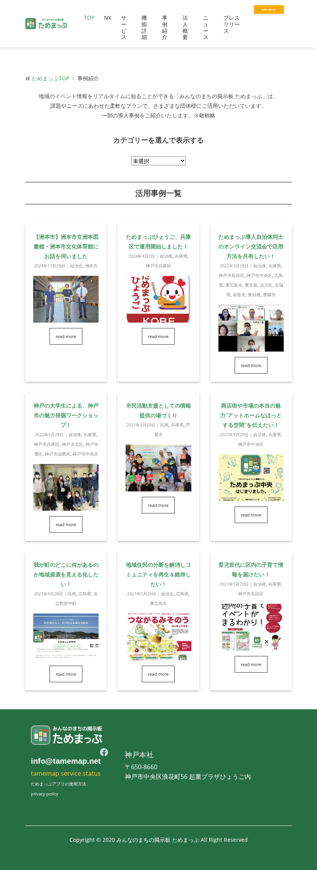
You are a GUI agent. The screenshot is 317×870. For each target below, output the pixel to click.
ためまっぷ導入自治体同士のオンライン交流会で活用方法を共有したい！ (250, 246)
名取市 (239, 294)
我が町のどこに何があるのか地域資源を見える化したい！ (66, 574)
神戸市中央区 (259, 275)
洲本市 (91, 265)
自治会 (76, 265)
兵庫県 (181, 256)
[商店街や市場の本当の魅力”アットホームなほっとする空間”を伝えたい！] (251, 496)
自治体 (166, 256)
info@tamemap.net (66, 761)
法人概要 (185, 27)
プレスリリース (231, 24)
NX (107, 17)
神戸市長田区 (231, 275)
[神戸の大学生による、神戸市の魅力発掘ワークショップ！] (66, 506)
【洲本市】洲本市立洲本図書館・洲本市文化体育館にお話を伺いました (66, 246)
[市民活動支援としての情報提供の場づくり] (158, 486)
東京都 (251, 285)
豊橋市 (269, 294)
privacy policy (44, 794)
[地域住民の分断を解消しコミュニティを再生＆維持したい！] (158, 655)
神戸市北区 (72, 444)
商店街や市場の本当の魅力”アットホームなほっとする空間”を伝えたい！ (251, 415)
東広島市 (233, 285)
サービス (123, 27)
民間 (164, 425)
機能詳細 (144, 27)
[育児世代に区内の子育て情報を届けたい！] (251, 645)
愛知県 (254, 294)
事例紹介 (164, 27)
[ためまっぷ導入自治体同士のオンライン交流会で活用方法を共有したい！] (251, 346)
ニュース (205, 27)
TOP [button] (89, 17)
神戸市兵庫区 (158, 265)
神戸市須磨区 (57, 454)
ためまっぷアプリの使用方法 (58, 784)
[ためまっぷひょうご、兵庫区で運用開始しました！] (158, 317)
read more (66, 336)
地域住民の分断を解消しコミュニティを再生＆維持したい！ (158, 574)
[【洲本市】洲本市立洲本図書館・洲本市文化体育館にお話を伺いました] (66, 317)
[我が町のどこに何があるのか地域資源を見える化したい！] (66, 655)
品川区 (266, 285)
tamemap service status (66, 773)
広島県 (84, 593)
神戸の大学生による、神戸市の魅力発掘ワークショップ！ (66, 415)
